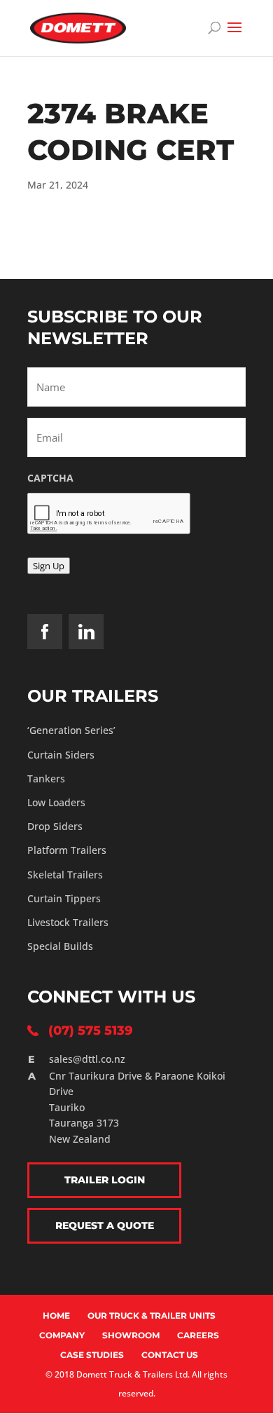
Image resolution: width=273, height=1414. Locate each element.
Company (62, 1335)
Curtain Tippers (64, 898)
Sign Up (48, 565)
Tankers (46, 778)
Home (56, 1315)
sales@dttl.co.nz (87, 1059)
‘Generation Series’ (71, 730)
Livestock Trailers (67, 922)
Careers (198, 1335)
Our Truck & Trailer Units (152, 1315)
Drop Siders (55, 826)
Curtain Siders (60, 754)
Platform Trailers (66, 850)
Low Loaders (56, 802)
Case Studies (92, 1355)
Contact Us (169, 1355)
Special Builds (60, 946)
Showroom (131, 1335)
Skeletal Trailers (65, 874)
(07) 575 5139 (90, 1030)
